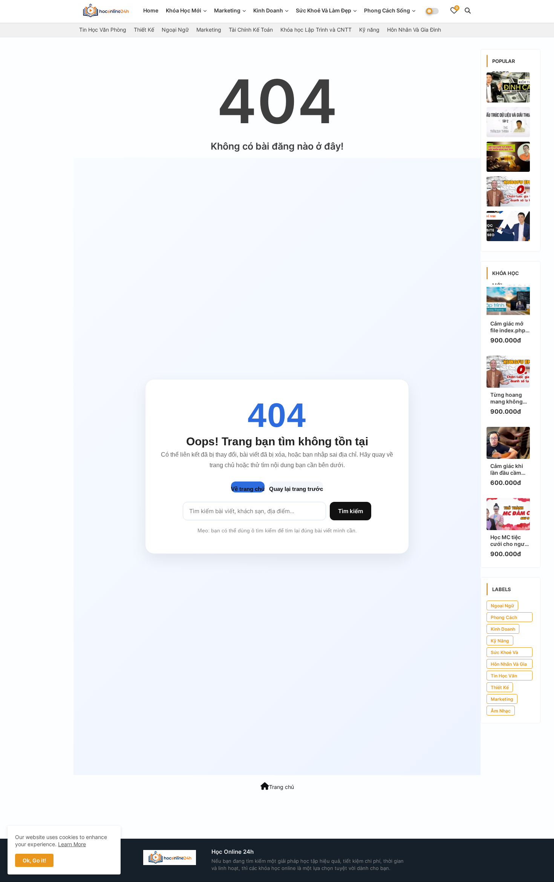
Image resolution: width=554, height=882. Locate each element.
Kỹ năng (369, 29)
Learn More (72, 844)
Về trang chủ (248, 489)
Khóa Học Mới (183, 10)
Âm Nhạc (501, 711)
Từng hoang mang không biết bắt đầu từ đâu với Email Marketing (508, 398)
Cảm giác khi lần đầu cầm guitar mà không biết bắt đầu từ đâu (508, 469)
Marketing (227, 10)
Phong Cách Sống (387, 10)
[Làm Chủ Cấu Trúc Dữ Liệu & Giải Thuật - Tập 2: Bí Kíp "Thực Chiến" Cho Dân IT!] (508, 122)
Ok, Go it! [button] (34, 860)
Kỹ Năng (500, 641)
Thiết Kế (144, 29)
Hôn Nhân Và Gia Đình (414, 29)
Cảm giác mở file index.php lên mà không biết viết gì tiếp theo (509, 327)
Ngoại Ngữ (175, 29)
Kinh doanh (268, 10)
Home (150, 10)
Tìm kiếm (350, 511)
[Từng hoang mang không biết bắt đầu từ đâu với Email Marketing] (508, 191)
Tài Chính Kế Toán (251, 29)
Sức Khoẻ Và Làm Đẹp (323, 10)
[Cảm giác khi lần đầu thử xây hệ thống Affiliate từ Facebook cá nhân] (508, 87)
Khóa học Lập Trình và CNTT (316, 29)
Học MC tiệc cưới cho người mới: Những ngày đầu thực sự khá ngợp (510, 540)
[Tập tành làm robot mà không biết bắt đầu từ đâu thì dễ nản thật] (508, 157)
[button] (467, 10)
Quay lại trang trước (296, 489)
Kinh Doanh (503, 629)
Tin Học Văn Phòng (102, 29)
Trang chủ (281, 787)
